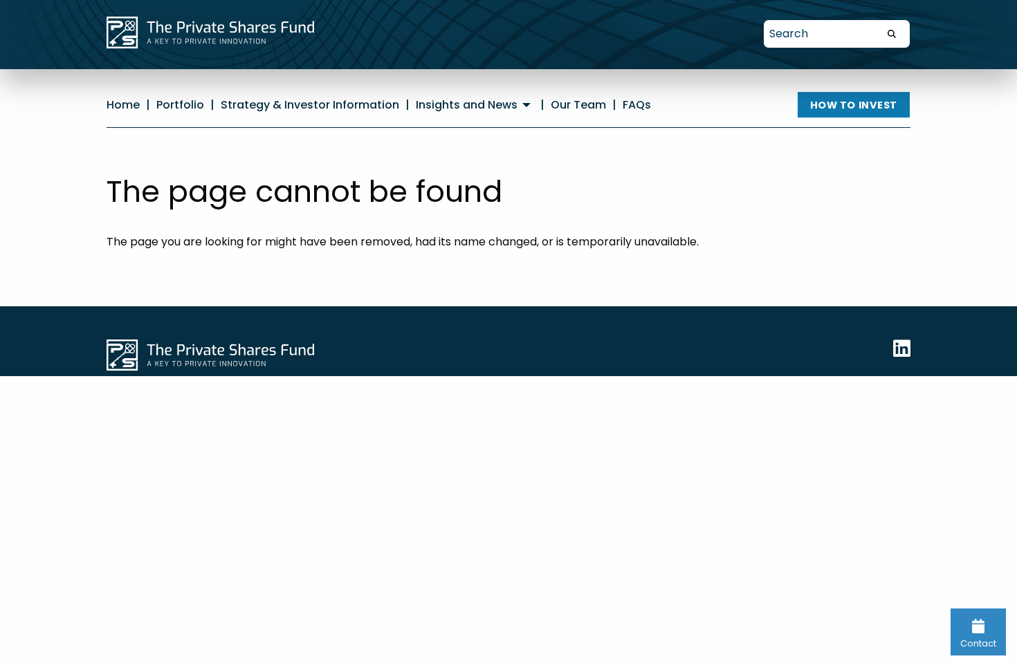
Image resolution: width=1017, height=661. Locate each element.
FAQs (637, 105)
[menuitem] (475, 105)
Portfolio (180, 105)
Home (123, 105)
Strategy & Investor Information (310, 105)
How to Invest (854, 105)
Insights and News (466, 105)
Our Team (578, 105)
